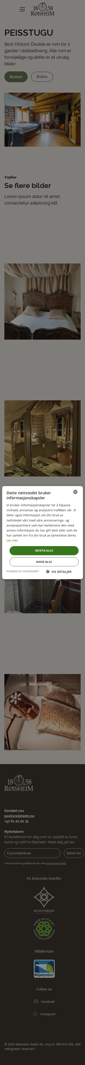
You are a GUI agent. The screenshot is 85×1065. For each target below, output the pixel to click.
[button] (58, 572)
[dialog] (42, 532)
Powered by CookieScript (23, 571)
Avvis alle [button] (44, 562)
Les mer (12, 540)
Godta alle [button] (44, 550)
